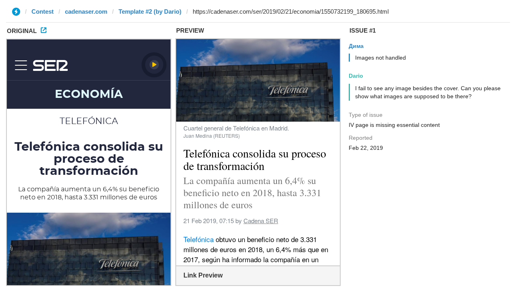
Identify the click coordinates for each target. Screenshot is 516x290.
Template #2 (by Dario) (150, 11)
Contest (42, 11)
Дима (356, 46)
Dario (356, 75)
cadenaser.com (86, 11)
